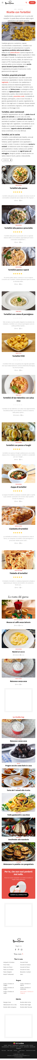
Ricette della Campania (9, 1007)
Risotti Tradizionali (8, 974)
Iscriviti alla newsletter (18, 895)
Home (15, 9)
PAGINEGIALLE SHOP (24, 1045)
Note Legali (9, 1050)
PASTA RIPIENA (18, 185)
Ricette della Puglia (25, 1004)
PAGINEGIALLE (15, 1045)
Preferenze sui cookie (30, 1050)
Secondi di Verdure (25, 965)
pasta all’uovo (15, 52)
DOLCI (18, 788)
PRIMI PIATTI (18, 311)
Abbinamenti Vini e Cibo (10, 1004)
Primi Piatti (6, 965)
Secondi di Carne (25, 969)
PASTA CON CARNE (18, 570)
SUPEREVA (18, 1048)
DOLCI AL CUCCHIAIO (18, 619)
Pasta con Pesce (7, 967)
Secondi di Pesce (25, 967)
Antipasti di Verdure (8, 962)
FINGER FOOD (18, 353)
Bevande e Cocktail (25, 972)
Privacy (15, 1050)
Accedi (32, 2)
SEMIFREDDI (18, 837)
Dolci (21, 974)
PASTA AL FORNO (18, 526)
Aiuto (18, 1051)
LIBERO (5, 1045)
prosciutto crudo (18, 96)
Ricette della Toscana (26, 1007)
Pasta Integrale (7, 972)
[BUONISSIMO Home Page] (9, 2)
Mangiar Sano (7, 1002)
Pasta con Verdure (8, 969)
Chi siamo (4, 1050)
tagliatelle (5, 82)
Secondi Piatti (24, 962)
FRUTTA (18, 763)
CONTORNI (18, 862)
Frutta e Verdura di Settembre (25, 988)
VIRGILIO (10, 1045)
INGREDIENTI (20, 9)
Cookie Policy (22, 1050)
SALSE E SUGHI (18, 678)
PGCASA (31, 1045)
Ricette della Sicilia (25, 1002)
